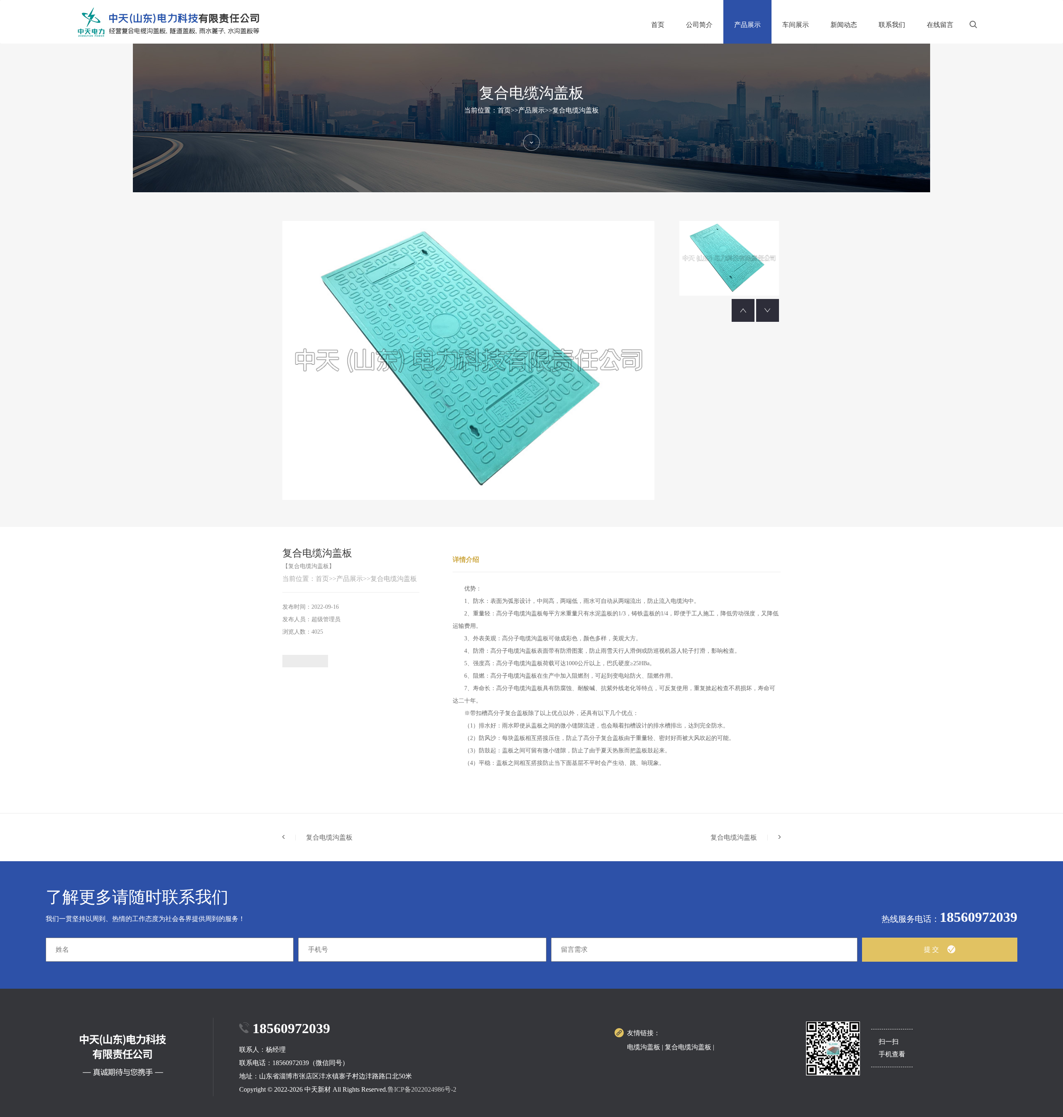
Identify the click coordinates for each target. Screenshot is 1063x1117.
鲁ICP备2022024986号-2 (421, 1089)
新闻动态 (843, 24)
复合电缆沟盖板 (575, 110)
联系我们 (892, 24)
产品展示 (747, 24)
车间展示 (795, 24)
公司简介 (699, 24)
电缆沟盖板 (643, 1047)
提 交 (931, 949)
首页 (657, 24)
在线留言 (940, 24)
